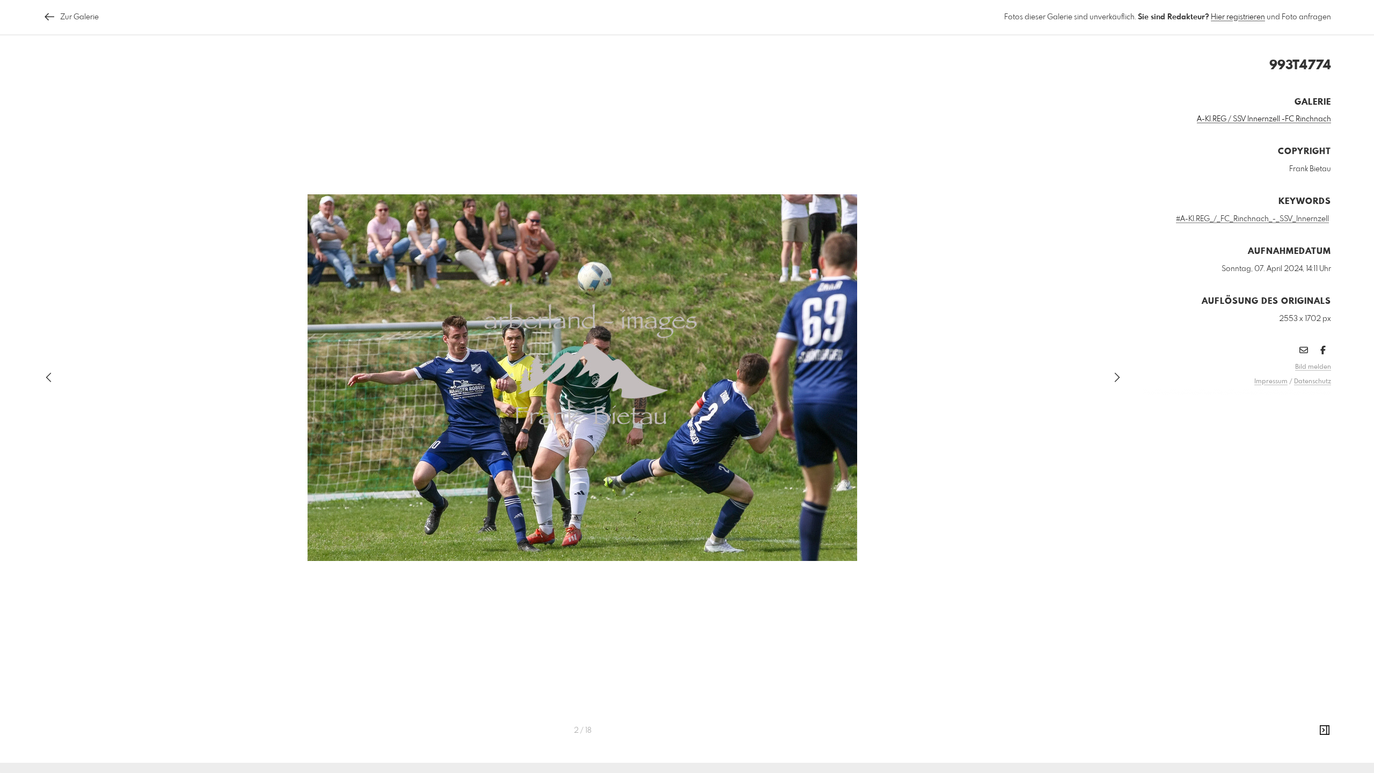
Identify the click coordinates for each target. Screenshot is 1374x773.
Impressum (1271, 381)
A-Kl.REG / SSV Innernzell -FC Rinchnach (1264, 119)
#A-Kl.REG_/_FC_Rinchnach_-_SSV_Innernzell (1252, 219)
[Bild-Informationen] (1324, 730)
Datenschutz (1312, 381)
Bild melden (1313, 367)
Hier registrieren (1238, 17)
